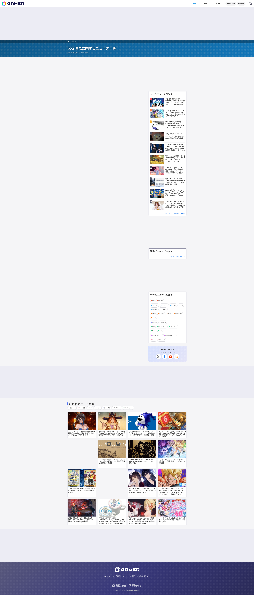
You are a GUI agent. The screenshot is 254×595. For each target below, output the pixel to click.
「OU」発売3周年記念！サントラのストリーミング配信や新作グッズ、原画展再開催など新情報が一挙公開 (112, 461)
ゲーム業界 (107, 408)
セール (154, 340)
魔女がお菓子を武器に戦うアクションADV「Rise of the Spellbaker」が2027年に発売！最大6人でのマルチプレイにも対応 (112, 433)
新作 (153, 300)
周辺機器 (154, 309)
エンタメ (161, 313)
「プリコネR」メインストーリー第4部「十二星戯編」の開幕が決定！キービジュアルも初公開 (172, 461)
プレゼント (162, 340)
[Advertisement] (127, 23)
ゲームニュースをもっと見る (175, 213)
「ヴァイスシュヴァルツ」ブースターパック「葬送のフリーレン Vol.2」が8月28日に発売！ (81, 490)
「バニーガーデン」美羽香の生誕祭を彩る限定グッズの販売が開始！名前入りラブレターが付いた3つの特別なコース (81, 433)
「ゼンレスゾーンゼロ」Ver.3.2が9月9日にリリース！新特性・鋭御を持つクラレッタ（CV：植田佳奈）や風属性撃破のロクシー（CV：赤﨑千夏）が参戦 (142, 520)
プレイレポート (162, 327)
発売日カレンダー (157, 335)
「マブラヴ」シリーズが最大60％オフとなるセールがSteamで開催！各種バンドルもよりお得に (172, 519)
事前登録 (160, 300)
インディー (155, 305)
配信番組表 (241, 3)
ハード (181, 305)
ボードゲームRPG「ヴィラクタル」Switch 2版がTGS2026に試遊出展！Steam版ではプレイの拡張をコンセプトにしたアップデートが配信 (172, 434)
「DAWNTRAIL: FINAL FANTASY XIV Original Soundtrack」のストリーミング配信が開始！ (142, 461)
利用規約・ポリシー (122, 576)
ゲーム (206, 3)
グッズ (169, 313)
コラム (154, 331)
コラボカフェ (178, 313)
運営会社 (147, 576)
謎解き (154, 313)
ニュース (194, 3)
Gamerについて (109, 576)
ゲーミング (163, 309)
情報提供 (133, 576)
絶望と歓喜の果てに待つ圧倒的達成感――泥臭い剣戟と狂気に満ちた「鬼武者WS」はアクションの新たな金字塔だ (81, 519)
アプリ (218, 3)
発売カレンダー (231, 3)
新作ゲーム (73, 408)
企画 (160, 331)
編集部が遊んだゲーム (171, 335)
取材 (153, 327)
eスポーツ (163, 322)
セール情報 (82, 408)
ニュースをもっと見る (177, 257)
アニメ (154, 317)
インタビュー (173, 327)
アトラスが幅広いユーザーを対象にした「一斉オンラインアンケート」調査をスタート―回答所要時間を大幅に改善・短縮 (142, 433)
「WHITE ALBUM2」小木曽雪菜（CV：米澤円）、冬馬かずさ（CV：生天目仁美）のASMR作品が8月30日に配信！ (142, 490)
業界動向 (154, 322)
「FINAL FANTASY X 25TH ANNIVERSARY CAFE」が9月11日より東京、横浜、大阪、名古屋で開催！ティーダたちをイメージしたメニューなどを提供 (112, 520)
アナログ (173, 305)
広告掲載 (140, 576)
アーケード (165, 305)
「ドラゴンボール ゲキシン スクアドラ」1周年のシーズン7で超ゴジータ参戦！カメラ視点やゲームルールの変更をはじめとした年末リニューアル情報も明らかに (172, 491)
